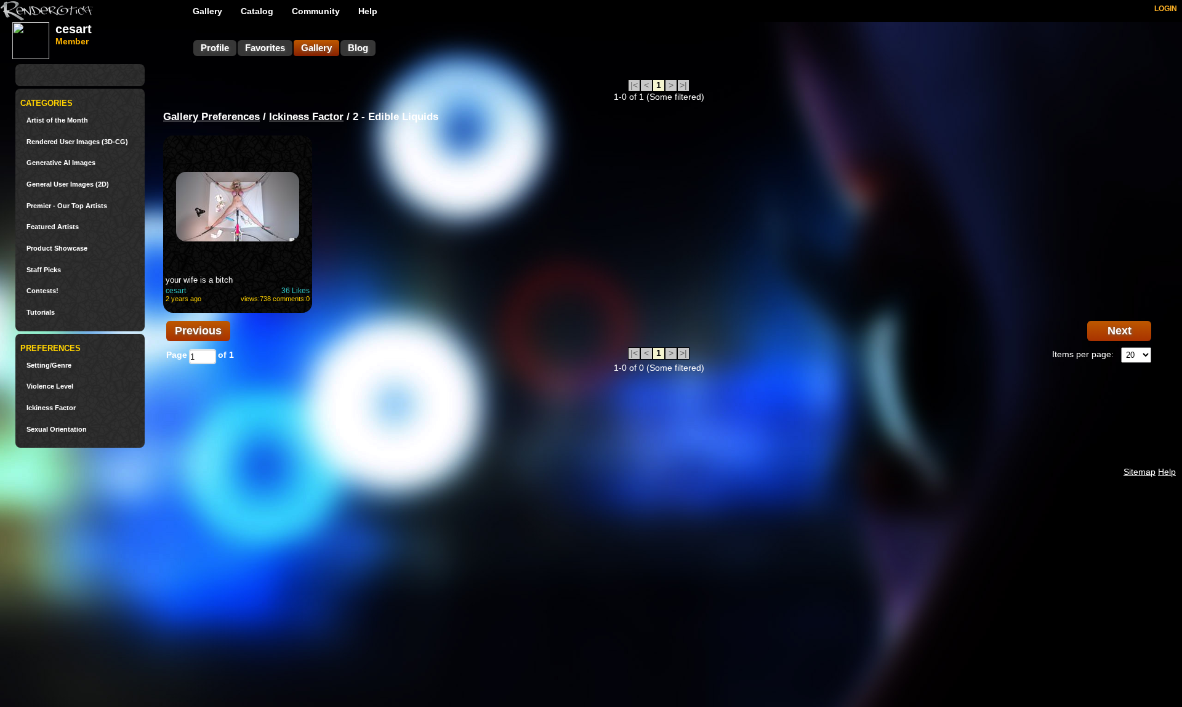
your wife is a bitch (199, 280)
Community (316, 11)
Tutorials (40, 312)
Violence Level (49, 386)
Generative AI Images (60, 163)
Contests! (42, 291)
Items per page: (1083, 354)
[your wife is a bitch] (238, 206)
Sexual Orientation (56, 429)
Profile (215, 47)
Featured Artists (52, 227)
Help (367, 11)
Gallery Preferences (211, 117)
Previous (198, 331)
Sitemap (1140, 472)
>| (683, 85)
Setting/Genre (48, 365)
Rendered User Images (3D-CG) (77, 142)
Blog (358, 47)
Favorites (265, 47)
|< (634, 85)
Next (1120, 331)
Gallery (207, 11)
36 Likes (295, 290)
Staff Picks (43, 270)
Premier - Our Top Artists (66, 206)
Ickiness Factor (51, 408)
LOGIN (1165, 8)
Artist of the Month (57, 120)
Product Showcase (56, 248)
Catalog (257, 11)
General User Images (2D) (67, 184)
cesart (176, 290)
